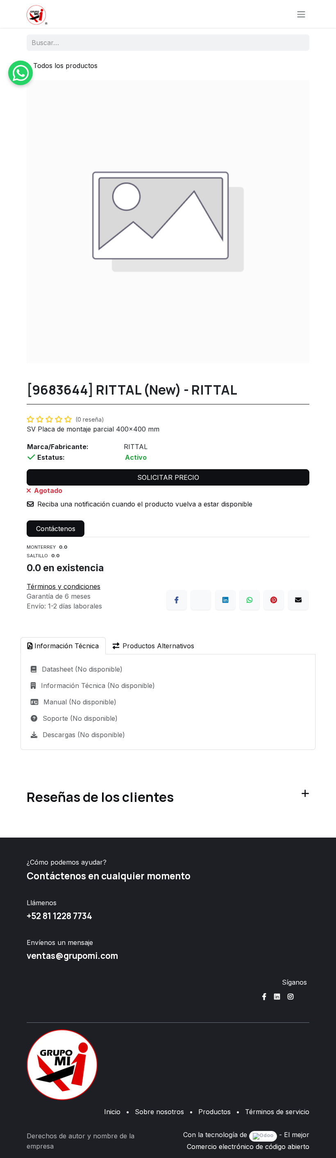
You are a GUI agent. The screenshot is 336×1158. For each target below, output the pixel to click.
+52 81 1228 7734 (59, 916)
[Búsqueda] (297, 42)
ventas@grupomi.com (72, 955)
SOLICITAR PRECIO (168, 477)
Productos (214, 1112)
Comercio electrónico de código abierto (248, 1146)
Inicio (112, 1112)
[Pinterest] (274, 600)
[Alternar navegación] (301, 14)
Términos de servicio (277, 1112)
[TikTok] (304, 996)
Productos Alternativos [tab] (158, 646)
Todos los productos (65, 65)
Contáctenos (55, 529)
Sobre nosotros (159, 1112)
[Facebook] (176, 600)
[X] (201, 600)
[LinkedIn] (225, 600)
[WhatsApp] (249, 600)
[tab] (63, 645)
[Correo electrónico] (298, 600)
